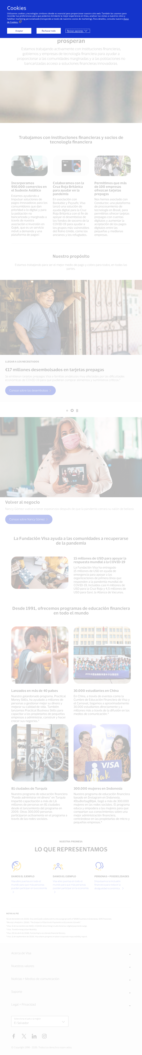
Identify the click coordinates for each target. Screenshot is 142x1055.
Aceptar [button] (19, 30)
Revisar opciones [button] (75, 30)
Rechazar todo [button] (49, 30)
